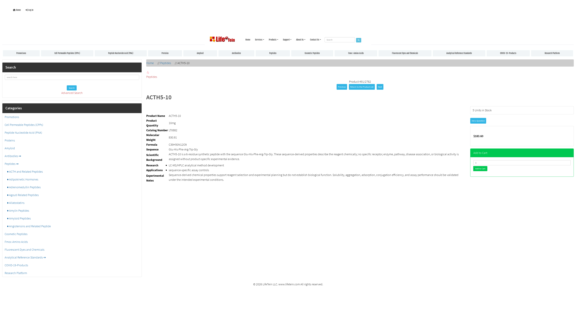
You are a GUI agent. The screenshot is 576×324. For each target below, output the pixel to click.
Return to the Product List (362, 87)
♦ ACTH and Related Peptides (24, 171)
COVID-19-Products (508, 53)
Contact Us (314, 39)
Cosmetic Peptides (312, 53)
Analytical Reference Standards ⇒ (25, 257)
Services (258, 39)
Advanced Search (72, 93)
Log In (30, 10)
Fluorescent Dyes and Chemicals (405, 53)
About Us (300, 39)
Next (380, 87)
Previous (342, 87)
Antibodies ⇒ (13, 156)
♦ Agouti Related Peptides (22, 195)
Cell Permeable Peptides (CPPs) (67, 53)
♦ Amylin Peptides (17, 210)
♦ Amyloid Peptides (18, 218)
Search (72, 88)
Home (18, 10)
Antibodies (236, 53)
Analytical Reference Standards (459, 53)
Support (286, 39)
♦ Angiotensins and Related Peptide (28, 226)
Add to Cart (480, 168)
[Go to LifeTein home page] (222, 39)
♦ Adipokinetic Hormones (21, 179)
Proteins (165, 53)
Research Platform (552, 53)
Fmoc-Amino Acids (356, 53)
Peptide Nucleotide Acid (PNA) (120, 53)
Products (272, 39)
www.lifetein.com (289, 284)
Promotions (21, 53)
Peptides (272, 53)
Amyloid (200, 53)
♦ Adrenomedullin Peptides (23, 187)
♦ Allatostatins (14, 203)
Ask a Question (478, 120)
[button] (571, 309)
